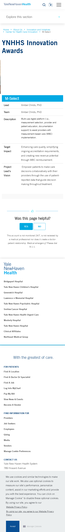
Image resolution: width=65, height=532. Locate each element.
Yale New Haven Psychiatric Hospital (21, 303)
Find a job (9, 382)
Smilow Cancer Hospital (15, 309)
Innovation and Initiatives (38, 30)
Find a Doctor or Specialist (17, 377)
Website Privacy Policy (16, 507)
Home (6, 30)
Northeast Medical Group (16, 336)
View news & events (13, 399)
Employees (9, 429)
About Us (17, 30)
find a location (11, 371)
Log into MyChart (12, 388)
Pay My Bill (9, 393)
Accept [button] (12, 526)
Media (7, 440)
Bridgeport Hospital (13, 281)
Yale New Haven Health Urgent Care (21, 314)
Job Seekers (9, 423)
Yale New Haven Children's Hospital (21, 287)
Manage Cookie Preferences (17, 451)
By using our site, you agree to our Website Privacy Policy (30, 513)
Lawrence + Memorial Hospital (18, 298)
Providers (8, 418)
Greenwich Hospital (13, 292)
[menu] (58, 5)
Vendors (8, 445)
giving (7, 434)
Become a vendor (12, 404)
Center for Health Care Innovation (22, 32)
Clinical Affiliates (12, 331)
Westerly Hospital (12, 320)
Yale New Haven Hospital (16, 325)
